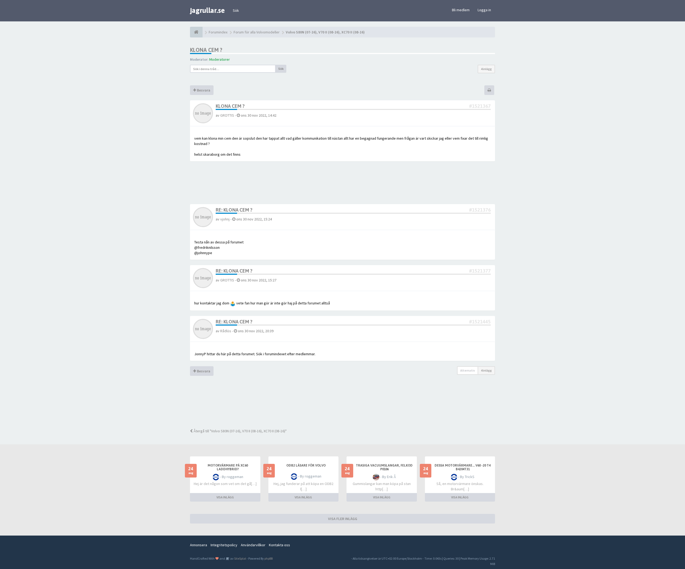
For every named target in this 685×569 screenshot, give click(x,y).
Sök (236, 10)
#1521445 (480, 321)
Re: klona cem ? (234, 210)
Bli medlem (461, 9)
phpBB (268, 558)
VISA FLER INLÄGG (342, 518)
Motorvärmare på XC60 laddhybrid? (228, 467)
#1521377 (480, 271)
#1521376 (480, 210)
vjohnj (225, 219)
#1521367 (480, 106)
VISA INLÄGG (225, 497)
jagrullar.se (207, 10)
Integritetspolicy (224, 545)
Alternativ (467, 370)
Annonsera (198, 545)
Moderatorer (219, 59)
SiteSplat (240, 558)
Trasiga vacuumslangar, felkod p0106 (384, 467)
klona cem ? (206, 50)
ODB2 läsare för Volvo (306, 465)
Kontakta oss (279, 545)
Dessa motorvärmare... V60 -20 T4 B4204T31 (462, 467)
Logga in (484, 9)
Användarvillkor (253, 545)
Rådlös (225, 331)
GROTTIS (227, 115)
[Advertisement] (346, 405)
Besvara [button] (203, 90)
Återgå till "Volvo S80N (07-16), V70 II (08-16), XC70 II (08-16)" (240, 431)
